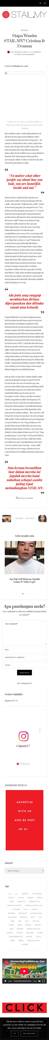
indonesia (11, 913)
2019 (9, 894)
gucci (26, 909)
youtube (25, 944)
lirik (19, 921)
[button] (16, 594)
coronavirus (36, 894)
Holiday (35, 909)
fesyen (39, 898)
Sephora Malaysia (33, 929)
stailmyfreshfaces (16, 936)
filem (12, 901)
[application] (24, 971)
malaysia (36, 921)
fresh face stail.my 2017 (33, 905)
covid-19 (11, 898)
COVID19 (21, 898)
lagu (40, 917)
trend (12, 940)
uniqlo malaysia (33, 940)
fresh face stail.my (15, 905)
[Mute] (39, 981)
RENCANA (24, 30)
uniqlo (21, 940)
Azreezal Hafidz (21, 52)
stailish (19, 933)
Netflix (28, 925)
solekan (10, 933)
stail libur (30, 933)
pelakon (38, 925)
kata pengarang (36, 913)
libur (12, 921)
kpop (33, 917)
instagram (23, 913)
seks (11, 929)
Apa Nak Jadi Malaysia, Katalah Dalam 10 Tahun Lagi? (24, 580)
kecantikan (12, 917)
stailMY (40, 933)
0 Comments (36, 52)
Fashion (30, 898)
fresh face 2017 (34, 901)
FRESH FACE (21, 901)
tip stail (29, 936)
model (11, 925)
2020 (16, 894)
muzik (20, 925)
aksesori (25, 894)
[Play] (5, 981)
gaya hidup (16, 909)
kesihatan (23, 917)
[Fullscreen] (43, 981)
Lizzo (27, 921)
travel (38, 936)
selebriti (20, 929)
